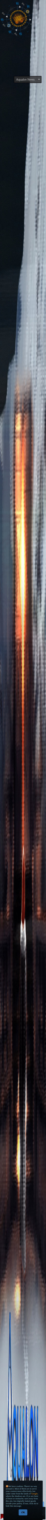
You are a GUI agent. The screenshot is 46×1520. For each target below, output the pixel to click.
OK (23, 1512)
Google (34, 1493)
